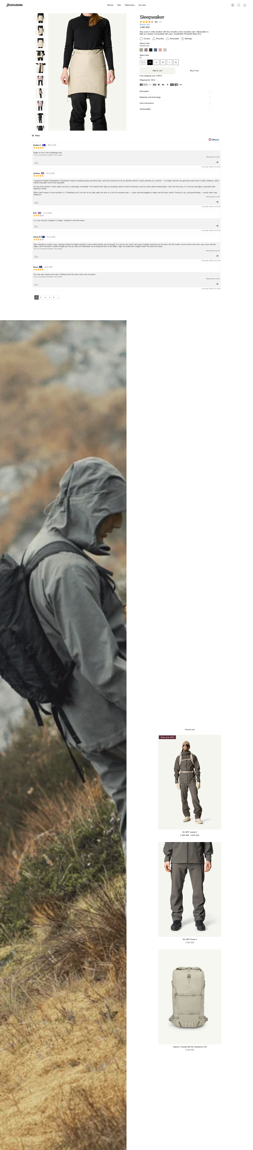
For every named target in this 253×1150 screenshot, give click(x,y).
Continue (152, 596)
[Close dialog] (175, 543)
